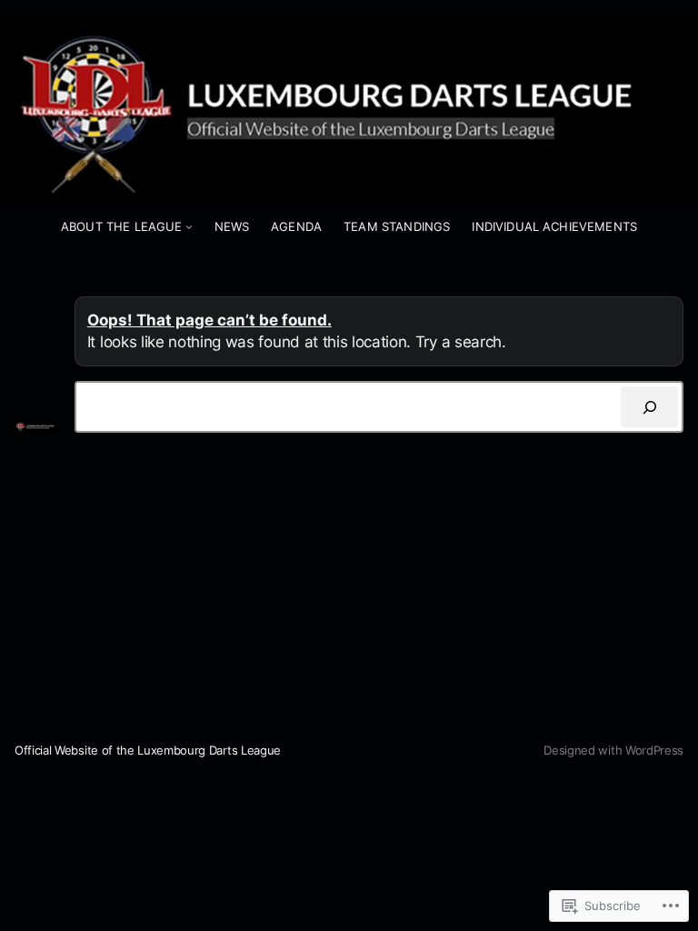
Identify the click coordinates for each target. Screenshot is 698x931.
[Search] (649, 406)
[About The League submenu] (189, 226)
